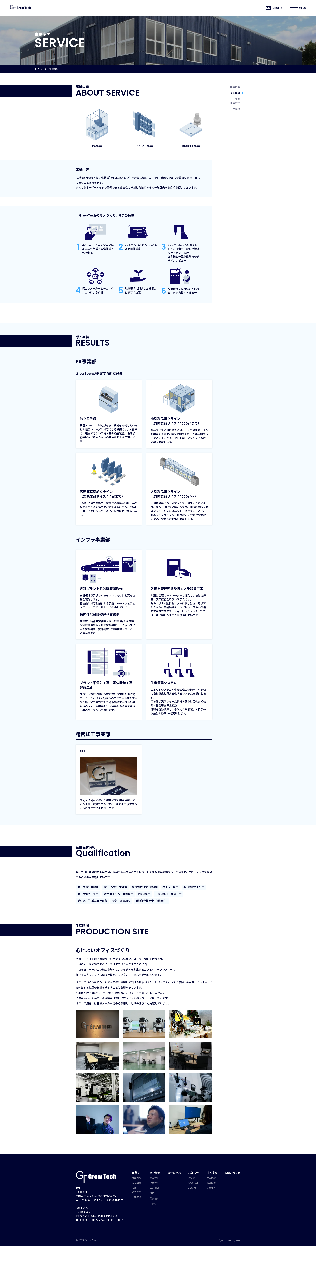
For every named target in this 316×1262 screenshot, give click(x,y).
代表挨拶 (154, 1198)
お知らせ (193, 1173)
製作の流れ (174, 1173)
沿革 (152, 1193)
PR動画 (192, 1188)
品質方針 (154, 1183)
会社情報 (154, 1188)
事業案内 (137, 1173)
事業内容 (235, 87)
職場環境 (211, 1183)
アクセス (154, 1203)
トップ (38, 69)
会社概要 (155, 1173)
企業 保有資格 (235, 101)
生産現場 (235, 109)
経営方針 (154, 1178)
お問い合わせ (232, 1173)
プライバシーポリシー (228, 1240)
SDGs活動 (193, 1183)
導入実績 (235, 93)
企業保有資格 (136, 1190)
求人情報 (212, 1173)
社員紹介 (211, 1188)
